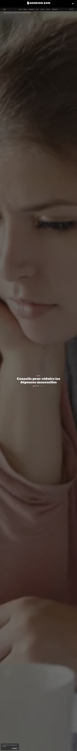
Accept (14, 748)
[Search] (72, 9)
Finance (38, 375)
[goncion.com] (38, 3)
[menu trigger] (5, 9)
